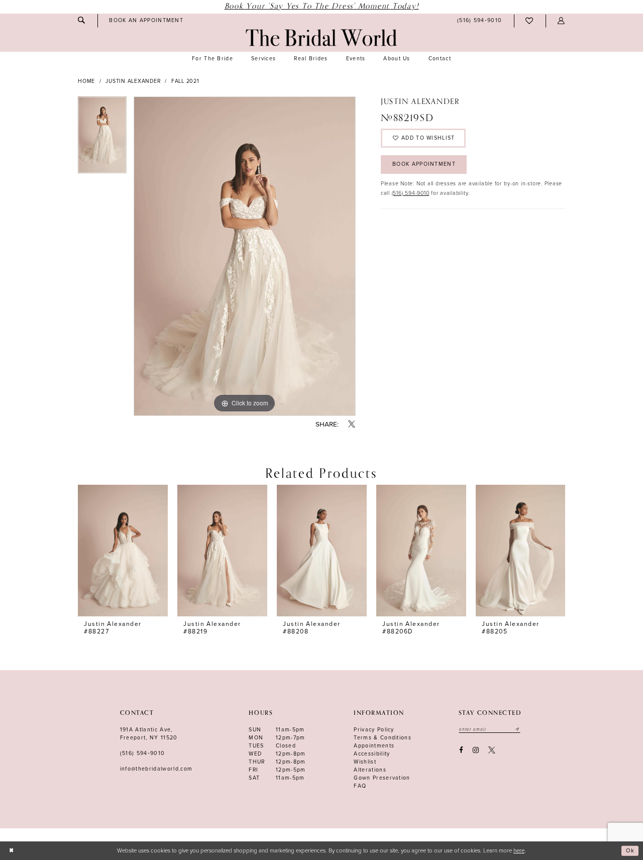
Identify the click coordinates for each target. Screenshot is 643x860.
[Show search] (81, 20)
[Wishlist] (530, 21)
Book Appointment (424, 164)
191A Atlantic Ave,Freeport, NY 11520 (149, 733)
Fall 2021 (185, 81)
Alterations (370, 770)
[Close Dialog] (11, 850)
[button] (561, 21)
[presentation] (123, 551)
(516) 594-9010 (411, 193)
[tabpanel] (102, 138)
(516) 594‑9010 (142, 753)
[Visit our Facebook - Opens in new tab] (461, 750)
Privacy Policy (374, 729)
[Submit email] (517, 729)
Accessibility (372, 753)
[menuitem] (81, 20)
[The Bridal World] (321, 37)
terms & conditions (382, 737)
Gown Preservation (382, 778)
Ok (630, 850)
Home (86, 81)
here (518, 850)
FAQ (360, 786)
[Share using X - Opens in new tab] (352, 424)
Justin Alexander (132, 81)
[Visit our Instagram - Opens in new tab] (475, 750)
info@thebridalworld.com (156, 769)
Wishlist (365, 762)
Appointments (374, 745)
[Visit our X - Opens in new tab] (492, 750)
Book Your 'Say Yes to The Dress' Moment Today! (322, 6)
